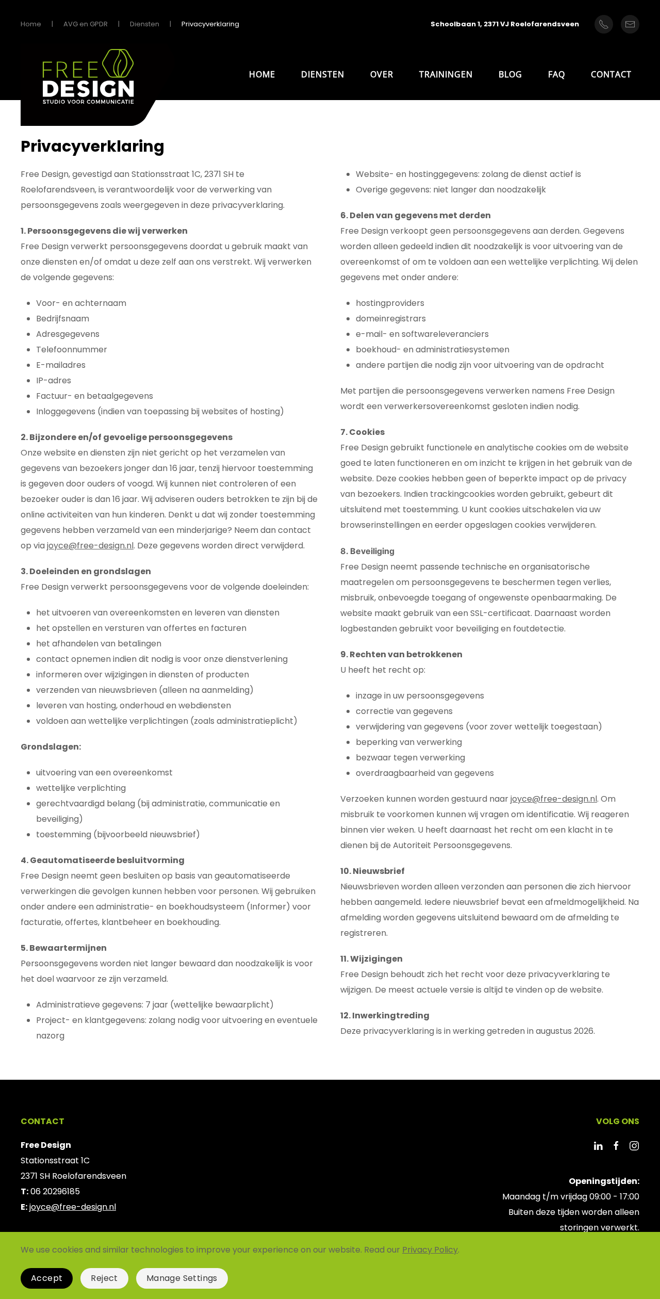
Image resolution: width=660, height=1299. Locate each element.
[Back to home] (98, 87)
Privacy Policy (430, 1250)
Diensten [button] (322, 74)
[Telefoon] (604, 24)
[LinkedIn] (598, 1145)
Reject (104, 1278)
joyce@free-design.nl (90, 545)
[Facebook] (616, 1145)
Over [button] (381, 74)
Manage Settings (182, 1278)
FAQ (556, 74)
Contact (611, 74)
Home (262, 74)
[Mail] (630, 24)
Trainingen (446, 74)
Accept (46, 1278)
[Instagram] (634, 1145)
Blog (510, 74)
